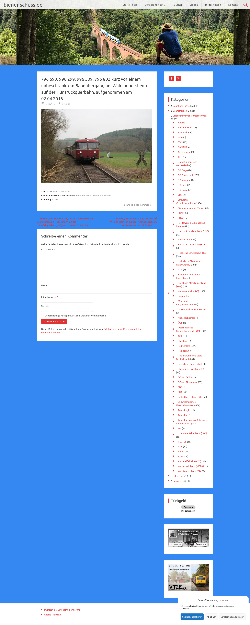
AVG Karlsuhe (185, 127)
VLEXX (181, 456)
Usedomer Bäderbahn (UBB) (192, 433)
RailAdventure (185, 345)
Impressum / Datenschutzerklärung (62, 609)
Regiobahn (183, 350)
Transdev (182, 414)
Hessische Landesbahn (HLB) (192, 252)
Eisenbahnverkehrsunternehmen (190, 115)
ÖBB (180, 322)
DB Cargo (183, 170)
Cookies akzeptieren (192, 616)
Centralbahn (184, 151)
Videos (194, 4)
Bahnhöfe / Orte (181, 105)
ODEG (181, 335)
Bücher (178, 4)
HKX (180, 269)
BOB (180, 137)
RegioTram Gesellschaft (190, 363)
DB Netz (182, 184)
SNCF (181, 391)
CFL (180, 156)
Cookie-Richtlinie (52, 614)
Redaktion (65, 103)
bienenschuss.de (23, 4)
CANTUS (182, 147)
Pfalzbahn (183, 340)
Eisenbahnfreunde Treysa (191, 207)
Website (45, 305)
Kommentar (48, 249)
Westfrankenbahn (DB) (189, 471)
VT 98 (55, 199)
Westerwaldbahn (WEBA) (191, 466)
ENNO (181, 212)
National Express (186, 317)
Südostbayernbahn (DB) (190, 396)
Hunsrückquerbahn (60, 191)
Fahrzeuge (178, 475)
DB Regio (183, 189)
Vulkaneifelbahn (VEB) (189, 461)
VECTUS (182, 441)
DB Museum (184, 179)
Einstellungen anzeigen (232, 616)
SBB (180, 386)
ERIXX (181, 217)
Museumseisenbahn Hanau (192, 309)
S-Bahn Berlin (185, 377)
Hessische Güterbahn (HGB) (192, 244)
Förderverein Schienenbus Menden (94, 195)
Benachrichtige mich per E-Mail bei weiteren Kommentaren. (75, 315)
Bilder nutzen (213, 4)
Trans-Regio (184, 410)
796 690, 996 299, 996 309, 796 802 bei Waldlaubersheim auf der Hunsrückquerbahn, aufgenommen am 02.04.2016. (133, 222)
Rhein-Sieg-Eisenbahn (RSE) (192, 368)
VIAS (180, 451)
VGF (180, 446)
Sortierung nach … (156, 4)
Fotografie (178, 480)
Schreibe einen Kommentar (138, 204)
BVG (180, 142)
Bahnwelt (183, 132)
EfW (180, 194)
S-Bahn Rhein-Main (187, 382)
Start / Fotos (130, 4)
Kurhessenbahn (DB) (188, 291)
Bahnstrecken (180, 110)
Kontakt (233, 4)
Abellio (181, 122)
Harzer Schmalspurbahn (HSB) (193, 231)
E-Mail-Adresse (49, 296)
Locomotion (184, 296)
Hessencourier (185, 239)
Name (45, 285)
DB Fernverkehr (186, 175)
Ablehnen (211, 616)
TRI (179, 428)
